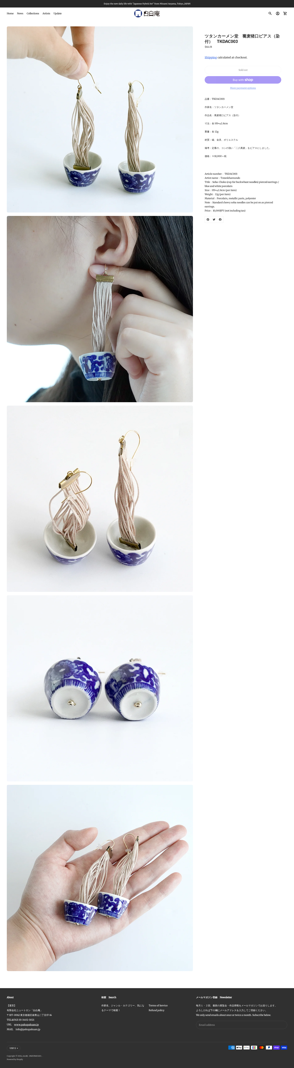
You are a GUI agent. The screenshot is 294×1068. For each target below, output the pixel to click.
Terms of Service (158, 1005)
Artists (46, 13)
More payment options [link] (243, 88)
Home (10, 13)
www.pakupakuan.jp (26, 1024)
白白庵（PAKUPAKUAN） (33, 1056)
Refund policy (156, 1010)
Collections (33, 13)
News (20, 13)
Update (58, 13)
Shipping (211, 57)
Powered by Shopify (15, 1059)
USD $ (13, 1048)
